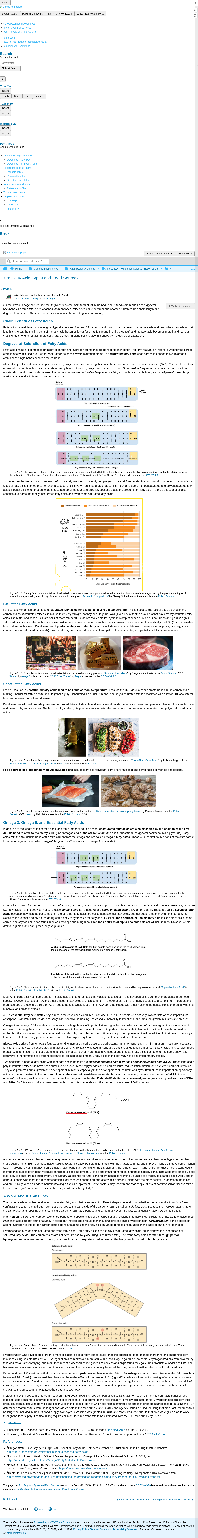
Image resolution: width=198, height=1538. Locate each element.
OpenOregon (49, 298)
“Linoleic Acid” (41, 990)
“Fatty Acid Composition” (95, 596)
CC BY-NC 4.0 (156, 1434)
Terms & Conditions (101, 1529)
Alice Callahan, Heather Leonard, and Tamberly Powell (41, 1489)
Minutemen (15, 1153)
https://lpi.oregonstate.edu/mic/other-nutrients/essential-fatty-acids (47, 1451)
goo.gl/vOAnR (116, 1429)
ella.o (63, 763)
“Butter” (13, 676)
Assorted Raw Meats (116, 673)
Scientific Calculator (18, 180)
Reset (5, 90)
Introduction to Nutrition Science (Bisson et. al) (132, 268)
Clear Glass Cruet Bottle (145, 760)
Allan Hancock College (82, 268)
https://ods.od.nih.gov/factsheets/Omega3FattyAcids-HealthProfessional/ (51, 1460)
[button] (12, 204)
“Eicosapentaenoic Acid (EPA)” (156, 1150)
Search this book (9, 57)
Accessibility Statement (125, 1529)
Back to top (9, 1499)
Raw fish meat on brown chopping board (118, 811)
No (54, 1509)
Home (19, 268)
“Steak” (67, 676)
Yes (41, 1509)
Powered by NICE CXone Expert (52, 1522)
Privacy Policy (81, 1529)
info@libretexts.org (16, 1533)
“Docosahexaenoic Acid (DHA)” (66, 1153)
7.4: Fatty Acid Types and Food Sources (39, 1485)
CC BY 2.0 (92, 763)
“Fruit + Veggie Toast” (45, 763)
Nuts (29, 814)
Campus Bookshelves (46, 268)
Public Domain (166, 596)
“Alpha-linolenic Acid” (173, 987)
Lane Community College (26, 298)
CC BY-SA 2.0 (108, 676)
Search (9, 261)
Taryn (78, 676)
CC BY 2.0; (56, 676)
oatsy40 (25, 676)
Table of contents (180, 306)
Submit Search (10, 68)
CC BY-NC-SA (143, 1485)
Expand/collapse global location (193, 268)
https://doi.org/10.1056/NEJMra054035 (83, 1468)
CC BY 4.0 (152, 475)
